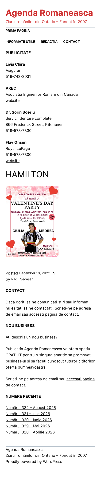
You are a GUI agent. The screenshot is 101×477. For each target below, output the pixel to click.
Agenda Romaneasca (49, 13)
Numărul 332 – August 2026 (31, 407)
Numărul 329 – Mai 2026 (28, 426)
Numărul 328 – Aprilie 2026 (30, 432)
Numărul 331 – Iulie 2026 (28, 413)
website (12, 100)
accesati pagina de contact (53, 314)
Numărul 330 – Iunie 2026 (29, 419)
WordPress (52, 461)
